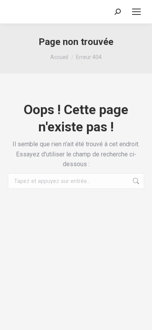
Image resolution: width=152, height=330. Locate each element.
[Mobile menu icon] (136, 12)
